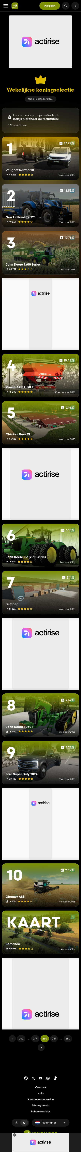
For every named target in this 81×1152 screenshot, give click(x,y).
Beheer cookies (40, 1111)
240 (21, 1038)
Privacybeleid (40, 1105)
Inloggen (49, 5)
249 (35, 1038)
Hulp (40, 1093)
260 (68, 1038)
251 (54, 1038)
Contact (40, 1087)
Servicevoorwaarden (40, 1099)
